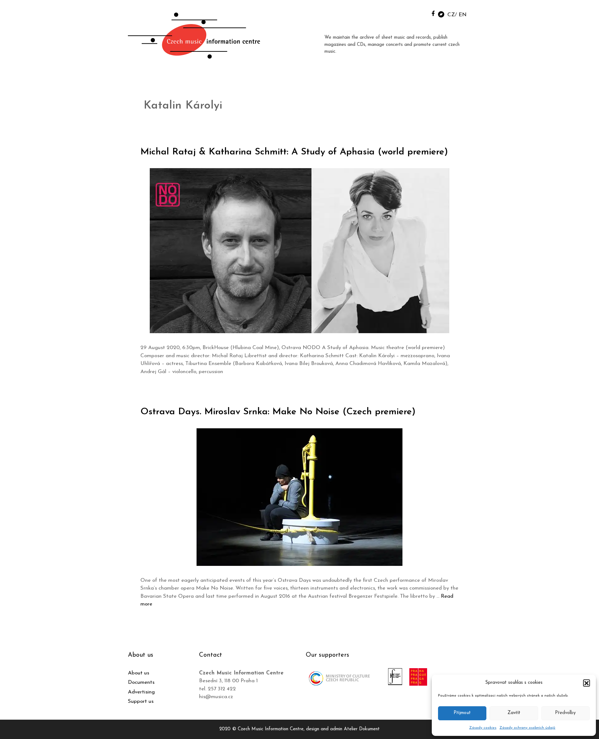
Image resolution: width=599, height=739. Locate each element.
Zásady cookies (482, 728)
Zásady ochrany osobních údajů (527, 728)
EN (462, 14)
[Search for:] (419, 13)
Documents (141, 682)
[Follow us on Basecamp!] (441, 14)
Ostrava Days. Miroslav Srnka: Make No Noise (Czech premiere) (278, 412)
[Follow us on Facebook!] (433, 13)
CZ (451, 14)
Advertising (141, 692)
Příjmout (462, 713)
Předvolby (565, 713)
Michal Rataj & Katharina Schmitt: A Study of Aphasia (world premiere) (294, 152)
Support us (140, 701)
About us (138, 673)
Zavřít (514, 713)
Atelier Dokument (362, 729)
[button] (586, 683)
